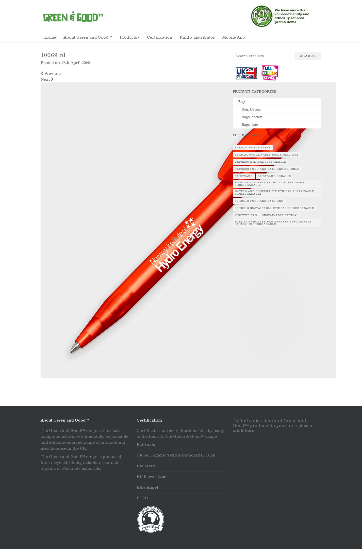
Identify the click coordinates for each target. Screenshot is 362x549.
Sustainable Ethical (280, 215)
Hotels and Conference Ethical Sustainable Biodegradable (274, 192)
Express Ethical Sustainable (260, 161)
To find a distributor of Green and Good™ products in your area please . (272, 425)
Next (46, 79)
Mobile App (233, 37)
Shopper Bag (246, 215)
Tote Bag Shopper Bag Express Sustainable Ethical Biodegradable (273, 223)
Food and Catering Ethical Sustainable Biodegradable (270, 184)
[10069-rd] (188, 232)
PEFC (142, 498)
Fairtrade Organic (274, 176)
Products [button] (128, 37)
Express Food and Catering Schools (267, 169)
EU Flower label (152, 476)
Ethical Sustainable (253, 147)
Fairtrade (244, 176)
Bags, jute (250, 125)
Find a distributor (197, 37)
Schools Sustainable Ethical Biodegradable (274, 208)
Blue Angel (147, 487)
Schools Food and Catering (259, 201)
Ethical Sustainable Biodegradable (267, 154)
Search (308, 56)
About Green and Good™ (88, 37)
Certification (159, 37)
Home (50, 37)
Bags (242, 102)
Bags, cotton (252, 117)
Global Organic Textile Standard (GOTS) (176, 455)
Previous (52, 73)
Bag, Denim (251, 109)
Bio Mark (146, 466)
